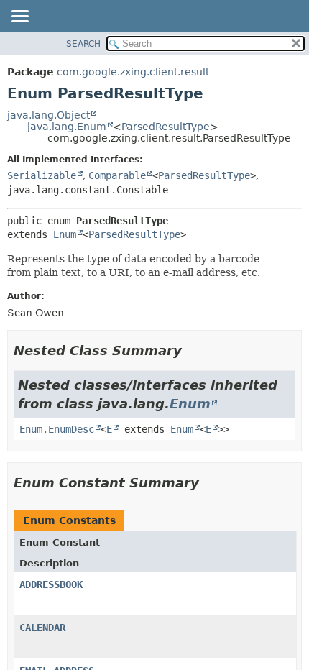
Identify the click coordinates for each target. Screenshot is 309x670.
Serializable (41, 175)
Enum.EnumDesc (56, 429)
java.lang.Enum (66, 126)
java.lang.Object (48, 115)
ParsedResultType (165, 126)
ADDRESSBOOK (51, 584)
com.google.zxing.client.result (133, 72)
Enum (64, 234)
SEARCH (83, 44)
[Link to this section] (192, 350)
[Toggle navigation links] (19, 17)
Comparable (117, 175)
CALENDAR (42, 627)
